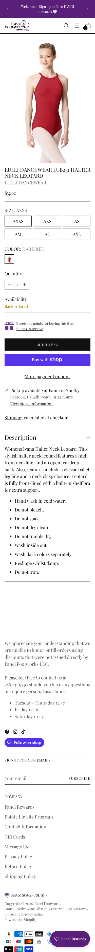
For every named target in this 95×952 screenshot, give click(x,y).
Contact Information (25, 826)
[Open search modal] (66, 26)
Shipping (14, 417)
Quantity (13, 273)
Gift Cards (15, 836)
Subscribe (79, 778)
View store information (31, 403)
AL (47, 234)
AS (77, 221)
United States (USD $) (27, 895)
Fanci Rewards (19, 807)
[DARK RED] (9, 259)
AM (18, 234)
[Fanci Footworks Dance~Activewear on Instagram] (16, 732)
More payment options (47, 376)
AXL (77, 234)
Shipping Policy (20, 876)
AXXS (18, 221)
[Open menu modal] (77, 26)
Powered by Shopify (20, 919)
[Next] (87, 9)
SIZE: (16, 210)
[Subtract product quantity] (9, 284)
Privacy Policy (19, 856)
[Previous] (7, 9)
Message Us (16, 846)
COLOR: (25, 249)
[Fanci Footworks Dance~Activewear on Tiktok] (24, 732)
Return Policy (18, 866)
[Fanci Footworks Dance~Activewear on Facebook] (8, 732)
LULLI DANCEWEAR (25, 182)
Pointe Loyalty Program (29, 816)
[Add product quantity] (24, 284)
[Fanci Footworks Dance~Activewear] (17, 25)
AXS (47, 221)
